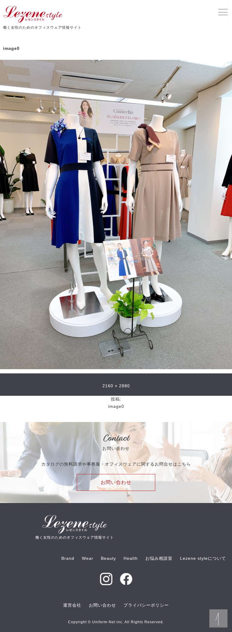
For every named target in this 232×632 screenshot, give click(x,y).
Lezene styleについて (203, 558)
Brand (67, 558)
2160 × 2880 (116, 385)
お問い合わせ (116, 482)
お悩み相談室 (158, 558)
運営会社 (72, 605)
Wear (87, 558)
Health (131, 558)
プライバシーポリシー (146, 605)
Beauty (108, 558)
